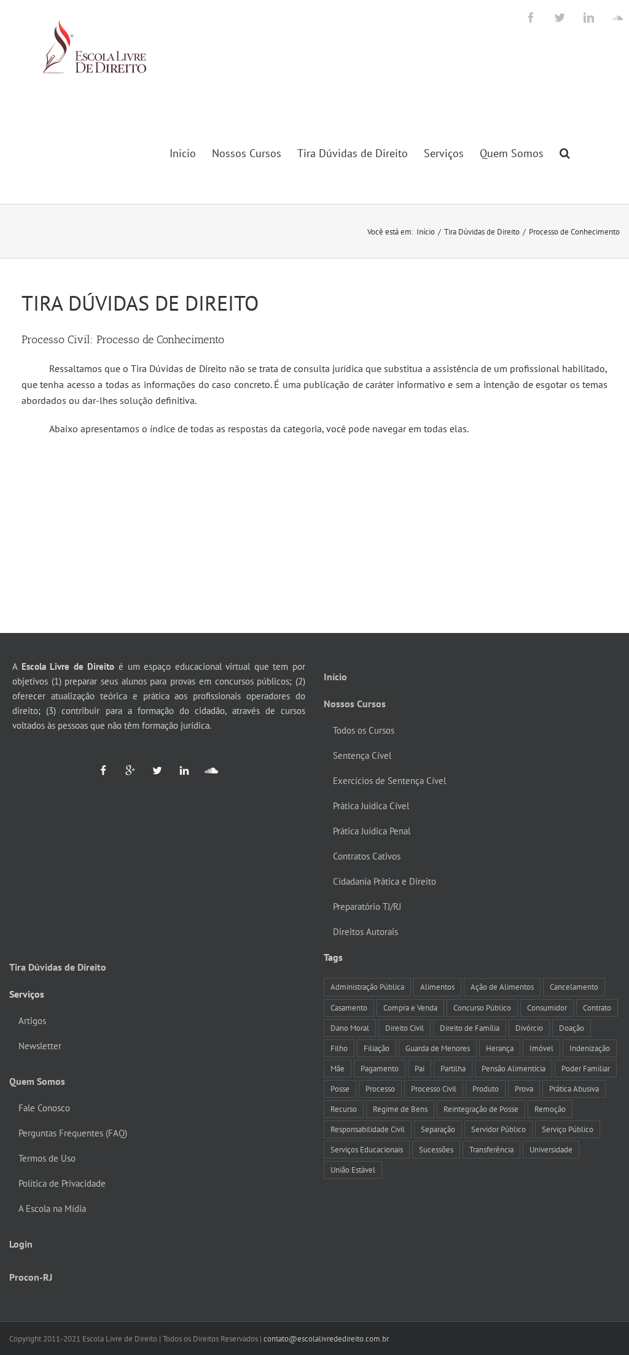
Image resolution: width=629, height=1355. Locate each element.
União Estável (352, 1169)
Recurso (343, 1109)
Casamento (348, 1007)
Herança (500, 1048)
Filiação (376, 1048)
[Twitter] (151, 769)
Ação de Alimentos (502, 987)
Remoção (550, 1109)
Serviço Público (567, 1129)
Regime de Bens (400, 1109)
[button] (565, 152)
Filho (339, 1048)
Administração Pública (367, 987)
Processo (380, 1088)
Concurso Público (482, 1007)
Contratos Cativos (366, 856)
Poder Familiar (585, 1068)
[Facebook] (103, 769)
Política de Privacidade (62, 1183)
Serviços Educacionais (366, 1149)
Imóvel (541, 1048)
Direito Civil (404, 1028)
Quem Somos (37, 1081)
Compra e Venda (410, 1007)
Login (21, 1244)
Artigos (32, 1021)
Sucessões (436, 1149)
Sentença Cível (362, 755)
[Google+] (124, 769)
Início (335, 676)
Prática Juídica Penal (371, 831)
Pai (419, 1068)
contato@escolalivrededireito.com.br (326, 1339)
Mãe (337, 1068)
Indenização (589, 1048)
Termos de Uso (47, 1158)
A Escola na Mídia (52, 1208)
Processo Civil (433, 1088)
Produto (485, 1088)
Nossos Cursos (355, 703)
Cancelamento (574, 987)
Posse (340, 1088)
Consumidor (547, 1007)
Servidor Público (498, 1129)
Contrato (597, 1007)
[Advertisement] (314, 535)
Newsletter (39, 1046)
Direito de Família (469, 1028)
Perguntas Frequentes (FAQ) (72, 1133)
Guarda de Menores (437, 1048)
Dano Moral (349, 1028)
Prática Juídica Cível (371, 806)
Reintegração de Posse (480, 1109)
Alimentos (437, 987)
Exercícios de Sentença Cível (389, 780)
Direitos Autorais (365, 932)
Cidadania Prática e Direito (384, 881)
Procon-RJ (30, 1277)
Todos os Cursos (363, 730)
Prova (524, 1088)
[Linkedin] (178, 769)
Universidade (550, 1149)
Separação (438, 1129)
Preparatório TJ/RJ (367, 906)
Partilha (453, 1068)
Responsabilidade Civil (367, 1129)
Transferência (491, 1149)
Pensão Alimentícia (513, 1068)
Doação (571, 1028)
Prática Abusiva (574, 1088)
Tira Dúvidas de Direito (57, 967)
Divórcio (529, 1028)
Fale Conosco (44, 1108)
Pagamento (380, 1068)
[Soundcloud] (205, 769)
